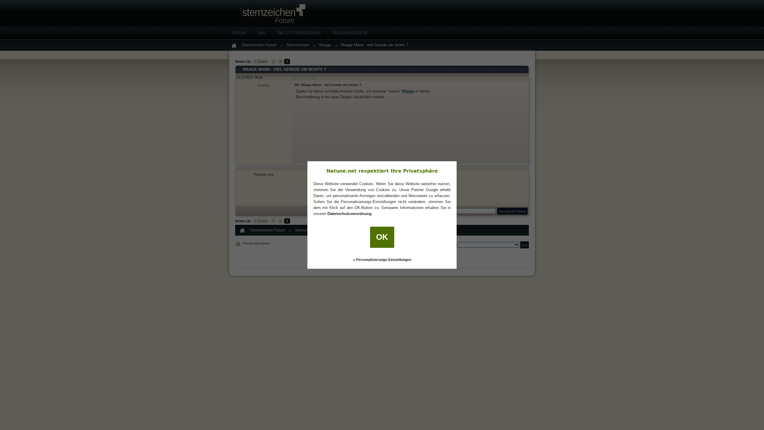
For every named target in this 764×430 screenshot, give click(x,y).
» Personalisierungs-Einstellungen (382, 260)
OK (382, 237)
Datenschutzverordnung (349, 213)
